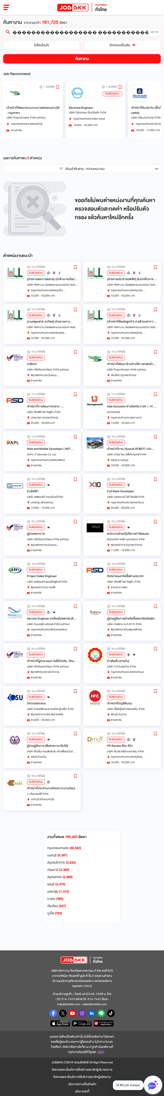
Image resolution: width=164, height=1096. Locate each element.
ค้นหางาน (82, 59)
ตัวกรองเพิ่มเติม (120, 45)
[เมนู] (6, 7)
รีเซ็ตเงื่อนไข (41, 45)
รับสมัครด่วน (112, 93)
